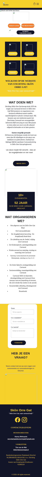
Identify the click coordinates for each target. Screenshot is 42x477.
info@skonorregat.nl (21, 450)
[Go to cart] (34, 4)
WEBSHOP (13, 72)
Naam (13, 308)
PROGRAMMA (29, 53)
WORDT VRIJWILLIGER (25, 32)
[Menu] (38, 4)
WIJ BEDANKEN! (27, 25)
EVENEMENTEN (12, 53)
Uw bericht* (15, 327)
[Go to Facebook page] (17, 419)
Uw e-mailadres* (16, 318)
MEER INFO (20, 163)
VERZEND (18, 343)
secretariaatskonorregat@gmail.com (21, 439)
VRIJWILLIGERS (29, 72)
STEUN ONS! (14, 26)
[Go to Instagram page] (24, 419)
